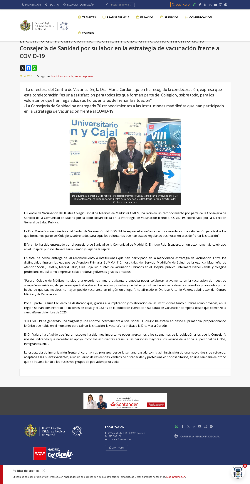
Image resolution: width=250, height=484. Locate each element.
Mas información (175, 476)
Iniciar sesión (33, 4)
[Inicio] (44, 25)
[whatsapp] (194, 4)
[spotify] (225, 4)
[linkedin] (210, 4)
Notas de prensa (84, 76)
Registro (53, 4)
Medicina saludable (62, 76)
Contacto (183, 4)
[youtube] (215, 4)
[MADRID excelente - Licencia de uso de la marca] (53, 453)
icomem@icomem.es (120, 439)
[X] (205, 4)
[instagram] (220, 4)
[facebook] (199, 4)
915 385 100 (115, 436)
